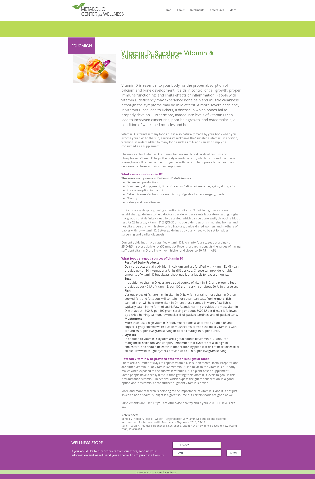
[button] (81, 45)
